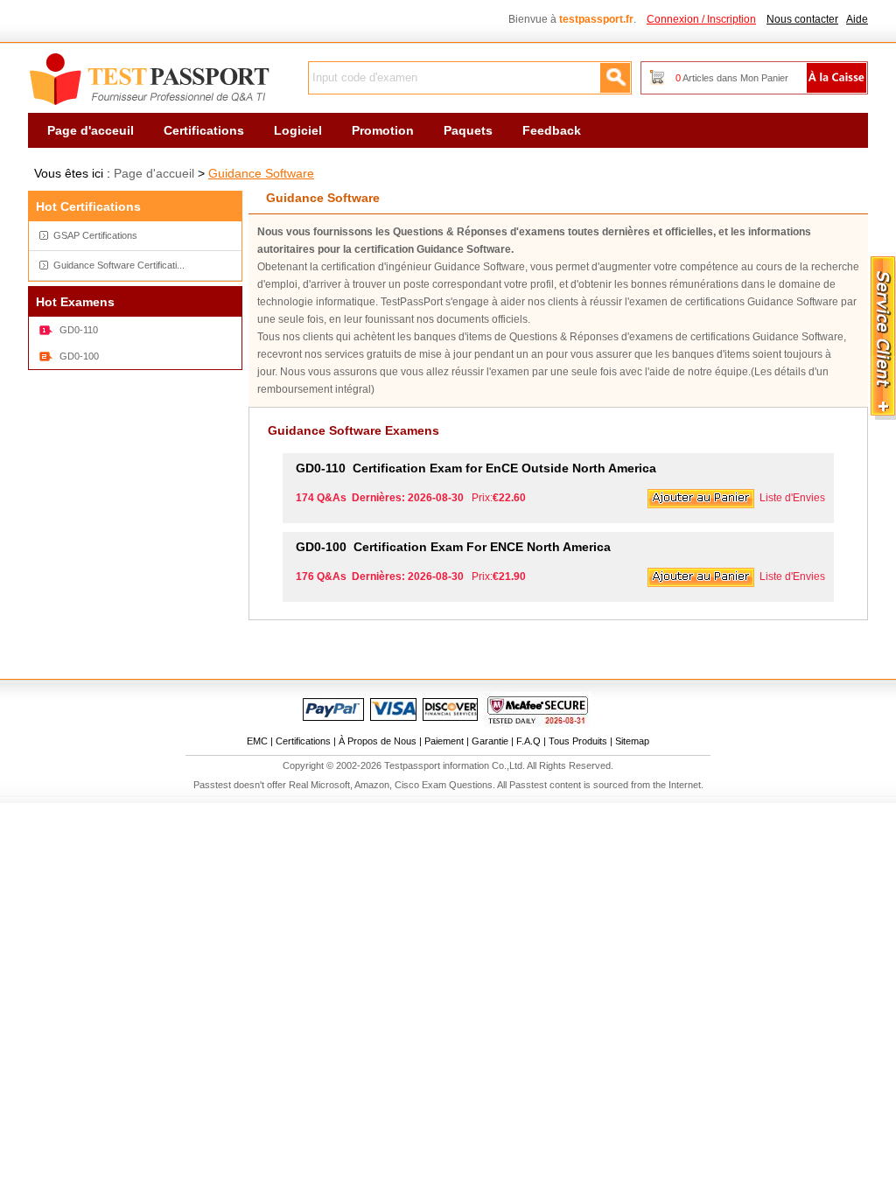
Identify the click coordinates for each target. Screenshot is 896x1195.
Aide (857, 19)
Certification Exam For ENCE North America (453, 547)
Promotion (383, 130)
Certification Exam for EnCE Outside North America (476, 468)
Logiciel (298, 130)
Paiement (444, 741)
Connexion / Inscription (701, 19)
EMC (257, 741)
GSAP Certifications (95, 235)
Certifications (204, 130)
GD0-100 (79, 356)
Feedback (551, 130)
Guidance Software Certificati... (119, 265)
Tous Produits (578, 741)
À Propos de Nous (377, 741)
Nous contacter (802, 19)
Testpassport (150, 79)
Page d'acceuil (90, 130)
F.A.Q (528, 741)
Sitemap (632, 741)
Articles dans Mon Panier (732, 78)
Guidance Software (261, 173)
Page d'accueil (154, 173)
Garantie (490, 741)
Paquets (468, 130)
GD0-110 (79, 330)
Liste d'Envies (792, 498)
